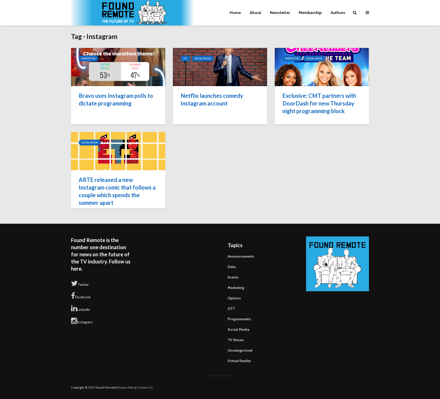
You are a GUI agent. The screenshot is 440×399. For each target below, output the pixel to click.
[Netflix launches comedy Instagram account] (220, 66)
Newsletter (280, 12)
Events (233, 277)
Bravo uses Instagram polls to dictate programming (116, 99)
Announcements (241, 256)
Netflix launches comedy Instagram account (212, 99)
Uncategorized (240, 350)
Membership (310, 12)
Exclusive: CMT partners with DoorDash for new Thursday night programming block (319, 103)
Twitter (83, 284)
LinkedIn (83, 309)
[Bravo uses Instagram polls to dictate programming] (118, 66)
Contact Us (145, 387)
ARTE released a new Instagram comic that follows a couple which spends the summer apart (117, 191)
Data (232, 266)
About (255, 12)
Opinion (234, 298)
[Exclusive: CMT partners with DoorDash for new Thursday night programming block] (322, 66)
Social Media (203, 58)
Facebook (82, 297)
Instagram (85, 322)
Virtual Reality (239, 360)
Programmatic (239, 319)
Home (235, 12)
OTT (185, 58)
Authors (338, 12)
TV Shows (236, 340)
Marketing (88, 58)
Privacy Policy (126, 387)
